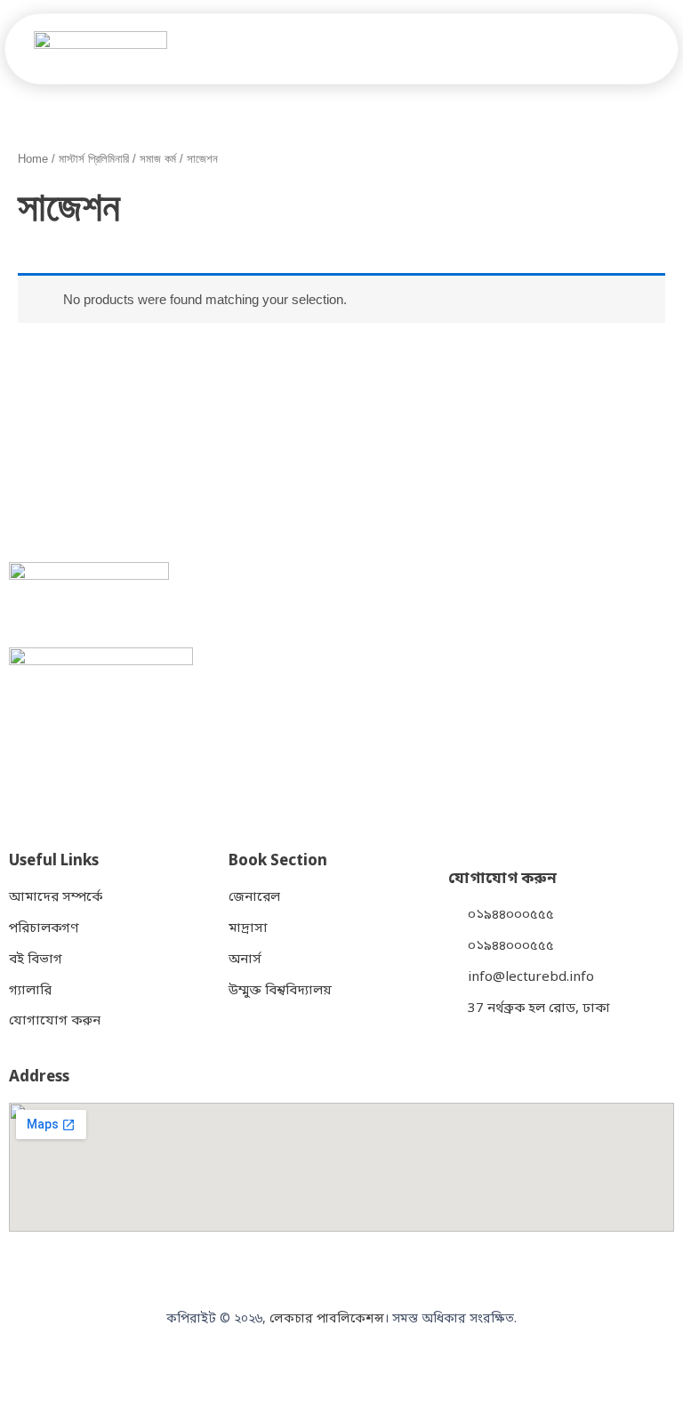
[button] (654, 48)
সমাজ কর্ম (158, 158)
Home (33, 158)
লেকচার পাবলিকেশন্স (326, 1319)
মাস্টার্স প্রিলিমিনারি (94, 158)
